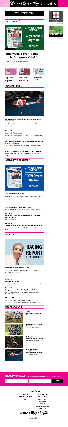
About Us (42, 404)
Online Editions (42, 394)
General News (12, 86)
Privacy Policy (32, 420)
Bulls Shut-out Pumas (12, 281)
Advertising (42, 399)
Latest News (11, 21)
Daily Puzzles (42, 396)
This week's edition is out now (14, 193)
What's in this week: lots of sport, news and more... (24, 79)
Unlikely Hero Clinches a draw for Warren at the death (35, 337)
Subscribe (42, 401)
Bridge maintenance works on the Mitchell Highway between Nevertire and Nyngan (24, 142)
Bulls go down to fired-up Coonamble (34, 325)
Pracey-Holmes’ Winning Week (38, 78)
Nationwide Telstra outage (13, 133)
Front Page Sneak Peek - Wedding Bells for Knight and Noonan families (22, 216)
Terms (37, 420)
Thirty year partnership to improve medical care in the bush (23, 225)
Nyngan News (9, 139)
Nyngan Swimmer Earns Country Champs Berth (20, 290)
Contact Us (42, 408)
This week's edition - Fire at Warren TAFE (18, 207)
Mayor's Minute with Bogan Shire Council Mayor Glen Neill (23, 151)
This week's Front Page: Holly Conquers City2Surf (23, 55)
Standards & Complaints (34, 418)
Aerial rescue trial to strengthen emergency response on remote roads (23, 120)
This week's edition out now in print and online (10, 79)
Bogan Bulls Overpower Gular (33, 314)
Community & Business (16, 160)
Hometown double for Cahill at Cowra (17, 267)
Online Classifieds (42, 406)
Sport (8, 234)
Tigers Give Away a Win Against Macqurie (18, 300)
